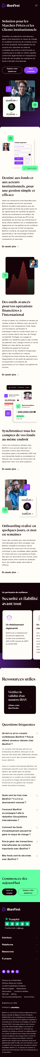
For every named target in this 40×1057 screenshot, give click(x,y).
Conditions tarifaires (21, 991)
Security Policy (29, 997)
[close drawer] (36, 5)
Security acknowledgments (12, 997)
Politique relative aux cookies (12, 983)
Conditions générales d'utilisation (14, 986)
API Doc (14, 994)
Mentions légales (8, 988)
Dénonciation (6, 991)
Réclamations (21, 988)
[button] (20, 739)
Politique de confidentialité (11, 980)
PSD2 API (5, 994)
